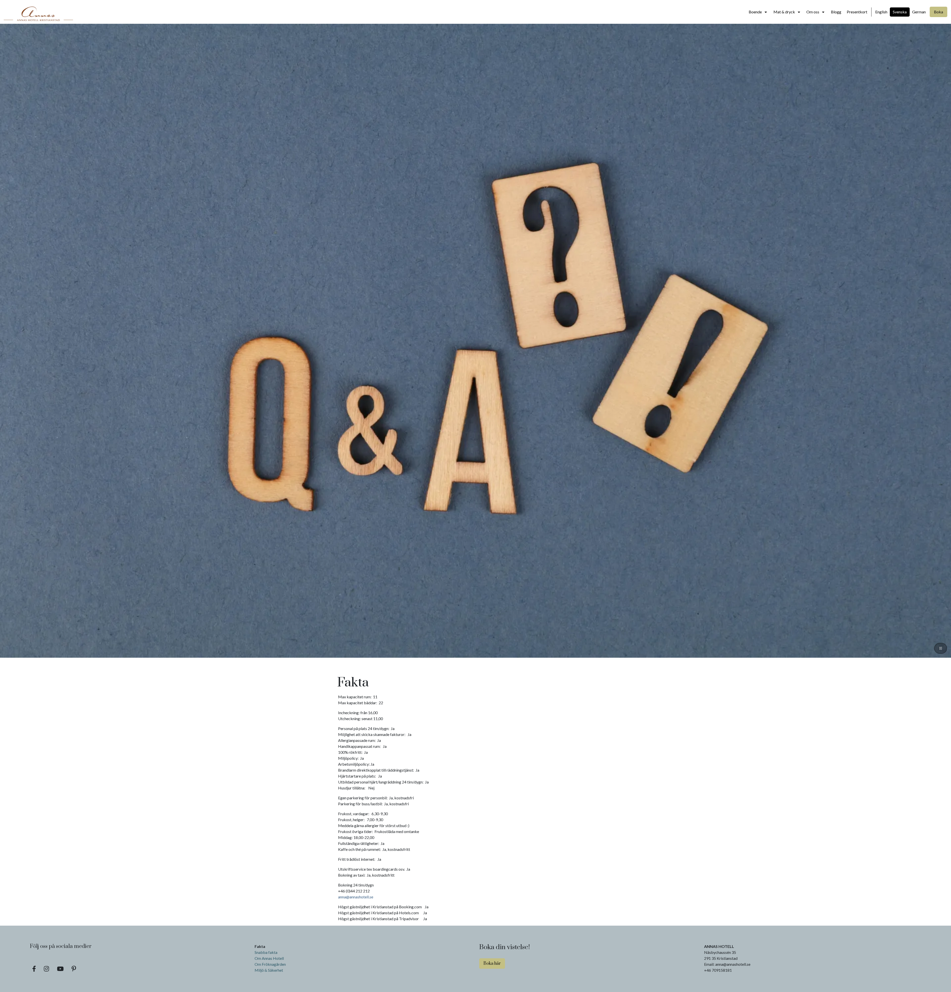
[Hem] (38, 12)
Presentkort (857, 11)
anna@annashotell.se (355, 896)
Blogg (836, 11)
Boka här (492, 963)
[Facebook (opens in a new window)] (34, 968)
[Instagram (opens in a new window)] (46, 968)
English (881, 11)
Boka (938, 11)
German (919, 11)
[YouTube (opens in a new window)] (60, 968)
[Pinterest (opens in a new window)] (74, 968)
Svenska (900, 11)
